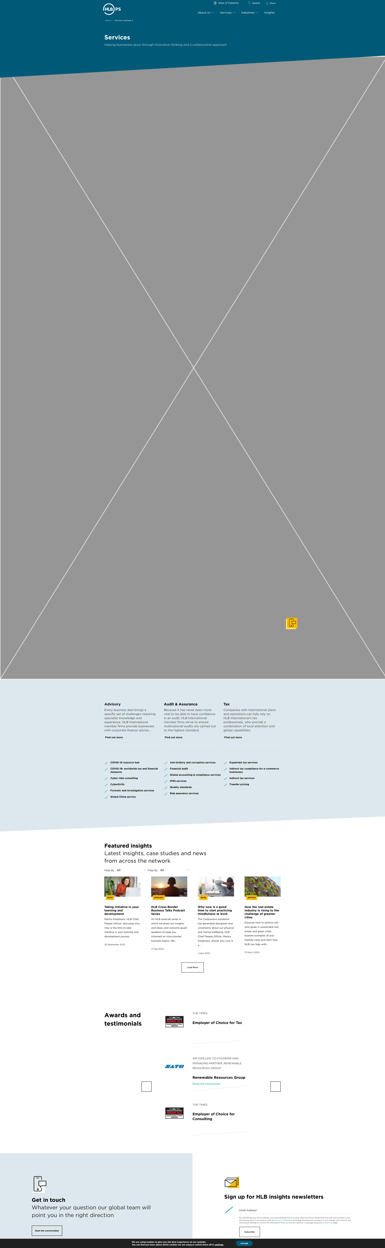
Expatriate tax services (243, 762)
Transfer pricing (239, 784)
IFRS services (178, 781)
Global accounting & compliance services (195, 774)
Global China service (123, 796)
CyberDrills (117, 784)
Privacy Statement (283, 1220)
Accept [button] (244, 1243)
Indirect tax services (241, 778)
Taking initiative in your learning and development (121, 910)
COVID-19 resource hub (124, 762)
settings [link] (219, 1244)
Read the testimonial (206, 1083)
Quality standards (181, 787)
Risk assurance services (184, 793)
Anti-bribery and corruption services (193, 762)
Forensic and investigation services (132, 790)
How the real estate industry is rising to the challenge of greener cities (262, 912)
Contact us (327, 1223)
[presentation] (146, 1086)
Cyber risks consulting (124, 778)
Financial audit (179, 768)
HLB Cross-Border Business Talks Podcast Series (168, 910)
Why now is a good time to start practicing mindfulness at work (215, 910)
